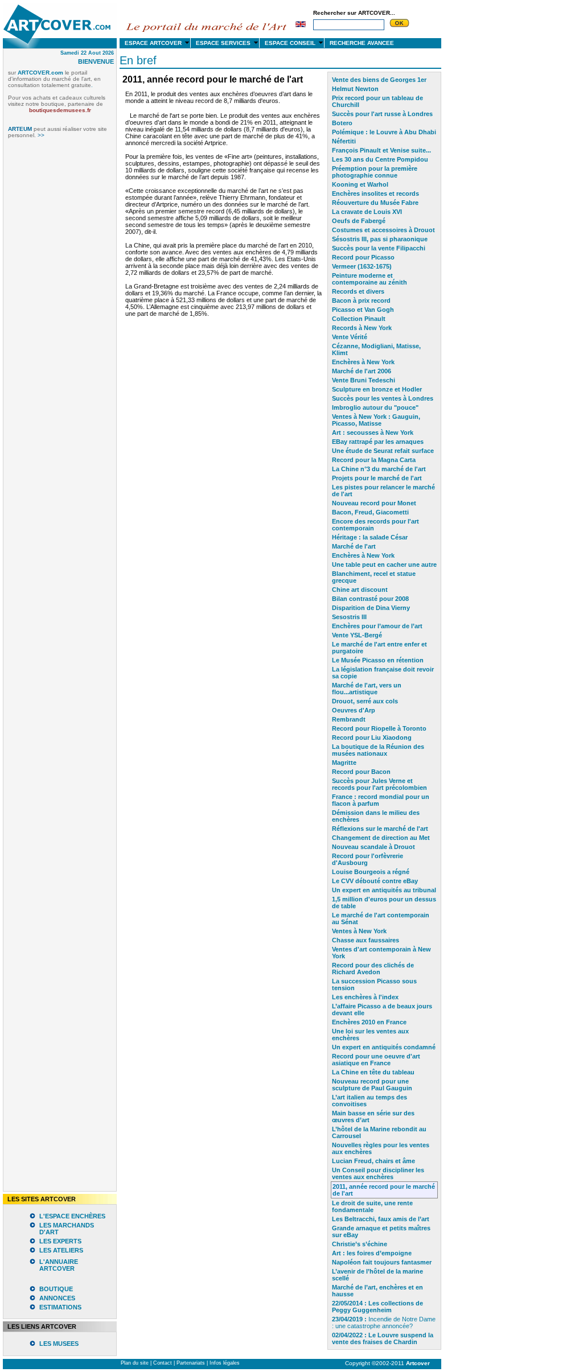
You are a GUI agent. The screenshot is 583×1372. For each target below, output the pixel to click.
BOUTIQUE (56, 1289)
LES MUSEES (59, 1343)
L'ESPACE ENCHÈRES (72, 1216)
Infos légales (225, 1363)
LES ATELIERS (61, 1250)
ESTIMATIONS (60, 1307)
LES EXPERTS (60, 1241)
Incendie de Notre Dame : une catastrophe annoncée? (384, 1322)
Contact (162, 1363)
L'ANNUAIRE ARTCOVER (58, 1265)
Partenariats (190, 1363)
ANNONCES (57, 1298)
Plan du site (135, 1363)
